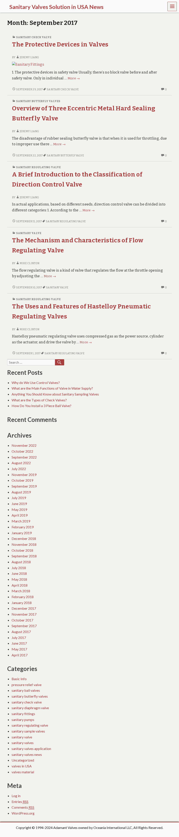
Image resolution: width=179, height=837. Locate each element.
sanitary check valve (34, 37)
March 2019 (21, 521)
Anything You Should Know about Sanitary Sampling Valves (55, 394)
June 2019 (19, 504)
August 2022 (21, 463)
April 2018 (20, 585)
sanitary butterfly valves (38, 101)
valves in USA (22, 766)
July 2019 (19, 498)
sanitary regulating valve (38, 167)
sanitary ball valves (26, 690)
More (74, 78)
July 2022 (19, 469)
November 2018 (24, 544)
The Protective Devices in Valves (60, 44)
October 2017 (22, 620)
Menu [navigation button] (172, 6)
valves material (23, 772)
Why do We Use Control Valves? (36, 382)
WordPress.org (23, 813)
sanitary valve (28, 233)
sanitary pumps (23, 719)
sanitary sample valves (28, 731)
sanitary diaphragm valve (30, 708)
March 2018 (21, 591)
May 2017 (19, 649)
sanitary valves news (27, 754)
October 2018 (22, 550)
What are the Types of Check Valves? (39, 400)
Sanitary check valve (63, 89)
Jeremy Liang (29, 57)
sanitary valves (23, 743)
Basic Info (19, 679)
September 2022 (24, 457)
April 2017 (20, 655)
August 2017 (21, 632)
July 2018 (19, 568)
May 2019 (19, 509)
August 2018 (21, 562)
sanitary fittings (23, 714)
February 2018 (23, 597)
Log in (16, 796)
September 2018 (24, 556)
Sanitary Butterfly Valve (65, 155)
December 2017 (24, 608)
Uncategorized (23, 760)
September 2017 (24, 626)
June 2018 (19, 573)
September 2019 (24, 486)
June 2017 (19, 643)
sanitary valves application (31, 748)
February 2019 (23, 527)
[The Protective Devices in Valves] (28, 64)
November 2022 (24, 445)
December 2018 (24, 538)
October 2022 (22, 451)
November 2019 (24, 474)
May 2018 (19, 579)
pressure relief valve (26, 685)
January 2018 (22, 603)
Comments (23, 807)
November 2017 (24, 614)
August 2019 (21, 492)
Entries (20, 801)
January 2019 (22, 533)
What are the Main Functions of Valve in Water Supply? (52, 388)
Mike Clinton (29, 263)
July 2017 (19, 637)
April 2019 (20, 515)
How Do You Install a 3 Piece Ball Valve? (41, 406)
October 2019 (22, 480)
